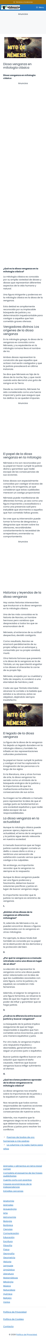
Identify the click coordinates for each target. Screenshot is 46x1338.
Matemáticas (10, 1277)
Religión (7, 1298)
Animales (8, 1204)
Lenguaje (8, 1265)
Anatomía (8, 1200)
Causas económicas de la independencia (17, 1185)
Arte (5, 1213)
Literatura (8, 1273)
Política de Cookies (13, 1319)
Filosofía (7, 1245)
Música (7, 1285)
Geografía (8, 1253)
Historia (7, 1261)
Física (6, 1249)
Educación (8, 1237)
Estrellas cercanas (13, 1191)
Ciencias (8, 1229)
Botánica (8, 1225)
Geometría (9, 1257)
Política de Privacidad (15, 1311)
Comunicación (11, 1233)
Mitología (8, 1281)
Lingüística (9, 1269)
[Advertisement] (23, 24)
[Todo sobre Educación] (10, 7)
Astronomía (9, 1217)
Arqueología (10, 1209)
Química (7, 1293)
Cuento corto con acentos (17, 1179)
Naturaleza (9, 1289)
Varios (6, 1302)
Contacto (8, 1326)
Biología (7, 1221)
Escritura (8, 1241)
